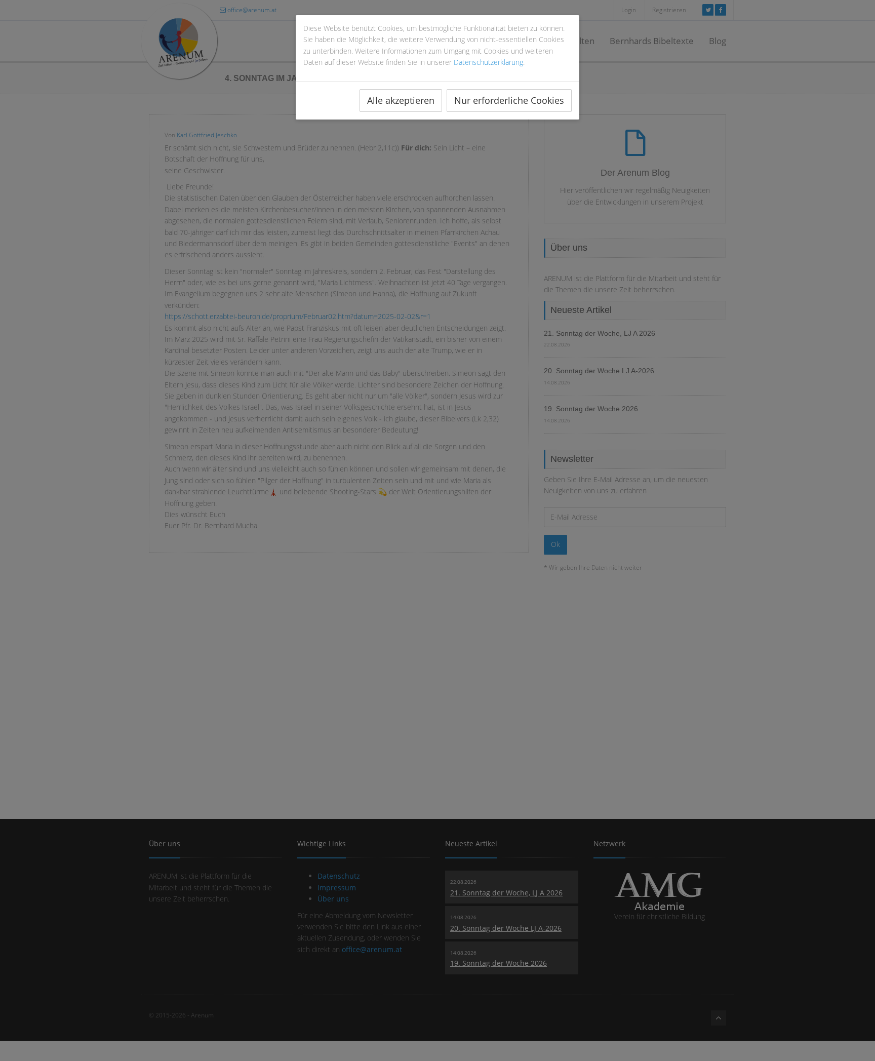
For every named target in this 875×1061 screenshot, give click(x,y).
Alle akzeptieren (400, 100)
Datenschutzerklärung (488, 62)
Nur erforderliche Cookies (509, 100)
